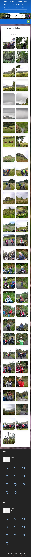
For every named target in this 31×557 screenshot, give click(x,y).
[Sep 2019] (24, 468)
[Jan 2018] (7, 543)
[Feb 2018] (24, 535)
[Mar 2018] (15, 535)
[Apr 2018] (7, 535)
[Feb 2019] (24, 484)
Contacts (23, 11)
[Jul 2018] (7, 527)
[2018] (6, 511)
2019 (12, 458)
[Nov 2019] (7, 468)
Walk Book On (8, 11)
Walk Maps (16, 11)
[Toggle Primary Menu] (28, 21)
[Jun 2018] (15, 527)
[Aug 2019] (7, 476)
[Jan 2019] (15, 492)
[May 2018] (24, 527)
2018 (12, 509)
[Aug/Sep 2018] (24, 519)
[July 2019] (15, 476)
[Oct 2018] (15, 519)
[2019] (6, 460)
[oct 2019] (15, 468)
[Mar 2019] (7, 492)
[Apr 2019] (15, 484)
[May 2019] (7, 484)
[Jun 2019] (24, 476)
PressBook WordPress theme (18, 555)
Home (5, 1)
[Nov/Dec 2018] (7, 519)
